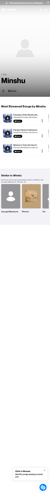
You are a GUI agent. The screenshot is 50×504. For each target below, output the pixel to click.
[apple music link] (12, 91)
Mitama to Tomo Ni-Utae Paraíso (27, 145)
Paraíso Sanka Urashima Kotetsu (28, 130)
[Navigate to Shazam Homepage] (8, 10)
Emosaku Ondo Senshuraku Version (29, 115)
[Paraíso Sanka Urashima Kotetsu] (22, 133)
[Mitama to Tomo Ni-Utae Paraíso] (22, 148)
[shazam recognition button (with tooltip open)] (43, 487)
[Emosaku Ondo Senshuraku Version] (22, 118)
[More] (42, 121)
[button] (48, 2)
